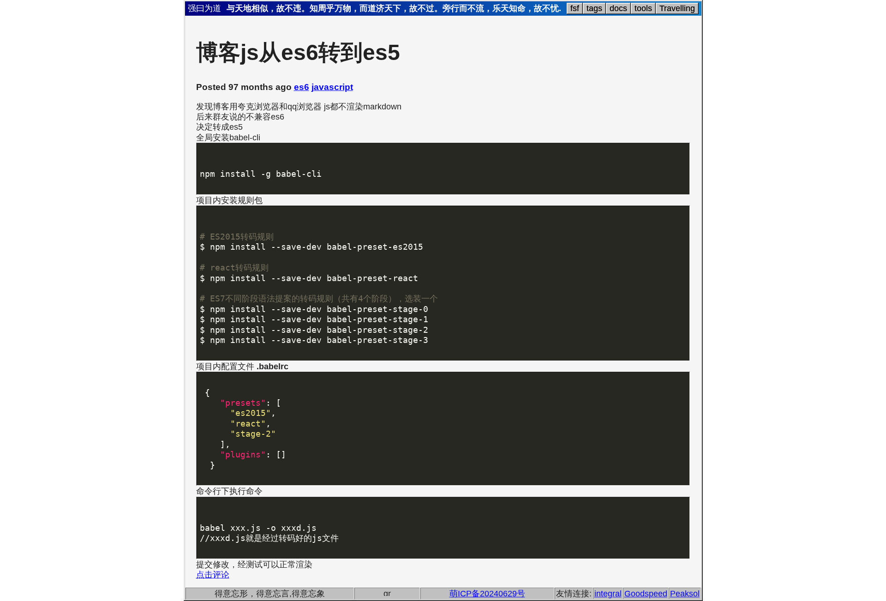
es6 (301, 87)
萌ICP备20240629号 (487, 593)
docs (618, 8)
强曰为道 (204, 8)
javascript (332, 87)
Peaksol (685, 593)
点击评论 (212, 574)
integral (608, 593)
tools (643, 8)
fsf (574, 8)
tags (594, 8)
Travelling (677, 8)
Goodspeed (645, 593)
